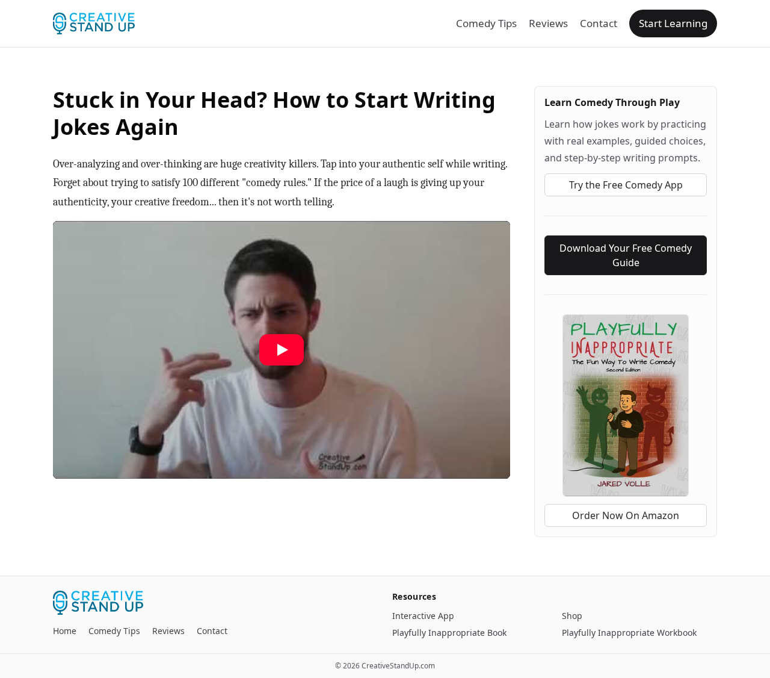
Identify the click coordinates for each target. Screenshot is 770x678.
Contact (598, 23)
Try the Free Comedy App (626, 184)
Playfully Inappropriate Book (449, 632)
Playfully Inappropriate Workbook (629, 632)
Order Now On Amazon (625, 515)
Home (64, 630)
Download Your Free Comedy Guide (625, 255)
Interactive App (423, 615)
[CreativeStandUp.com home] (94, 23)
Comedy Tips (486, 23)
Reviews (548, 23)
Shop (572, 615)
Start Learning (673, 23)
